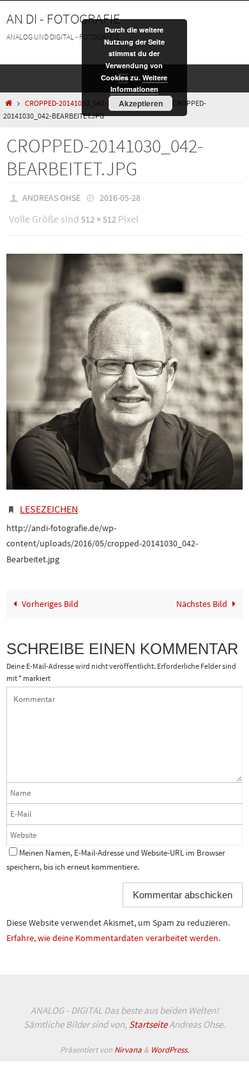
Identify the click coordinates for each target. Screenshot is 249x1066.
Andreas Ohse (51, 197)
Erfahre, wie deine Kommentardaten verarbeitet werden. (113, 929)
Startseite (148, 1015)
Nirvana (128, 1040)
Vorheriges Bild (50, 595)
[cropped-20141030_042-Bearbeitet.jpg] (124, 365)
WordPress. (170, 1040)
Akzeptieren (141, 103)
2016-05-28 (120, 197)
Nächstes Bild (201, 595)
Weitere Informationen (139, 83)
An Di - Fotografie (63, 18)
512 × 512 (98, 215)
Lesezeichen (49, 501)
